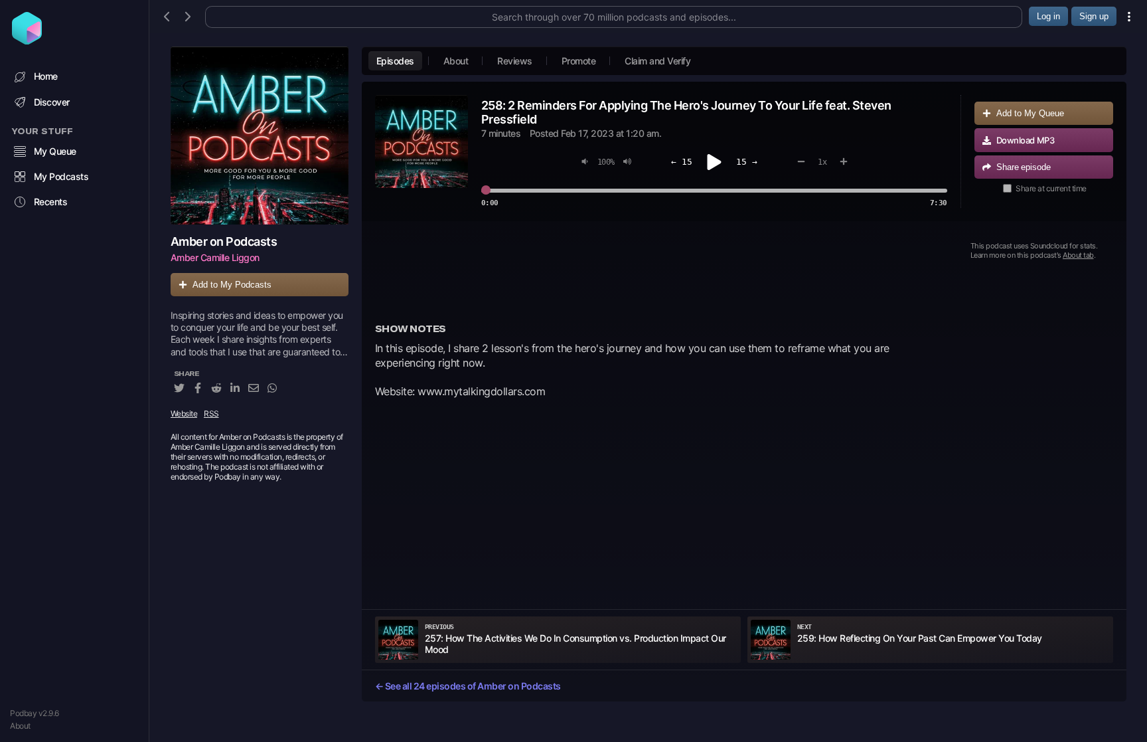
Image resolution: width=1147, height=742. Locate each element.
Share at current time (1051, 188)
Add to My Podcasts (231, 285)
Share (1023, 167)
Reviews (514, 60)
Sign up (1094, 16)
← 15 (681, 162)
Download (1025, 140)
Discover (52, 102)
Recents (51, 201)
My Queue (55, 151)
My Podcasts (61, 176)
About (20, 726)
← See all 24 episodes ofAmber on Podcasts (468, 686)
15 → (746, 162)
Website (184, 413)
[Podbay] (27, 40)
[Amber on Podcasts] (259, 135)
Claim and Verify (657, 60)
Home (46, 76)
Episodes (395, 60)
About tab (1078, 255)
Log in (1048, 16)
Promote (579, 60)
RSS (211, 413)
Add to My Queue (1030, 113)
